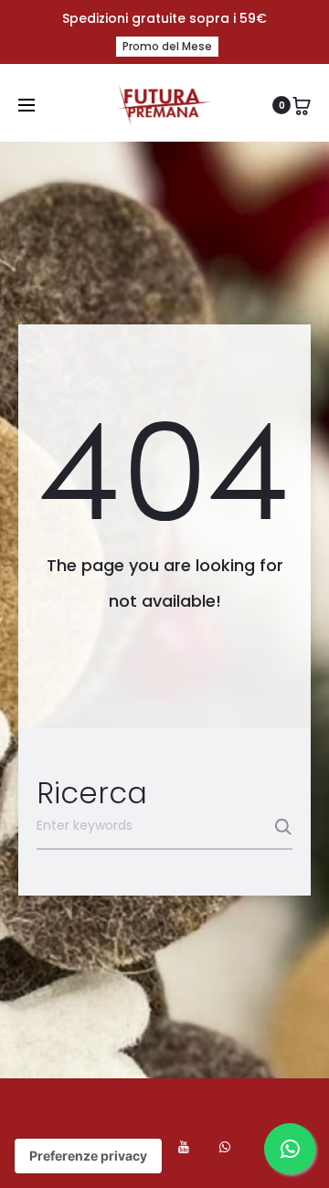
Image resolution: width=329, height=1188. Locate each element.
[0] (301, 105)
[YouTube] (183, 1146)
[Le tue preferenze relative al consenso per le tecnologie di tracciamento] (88, 1156)
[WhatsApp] (224, 1146)
